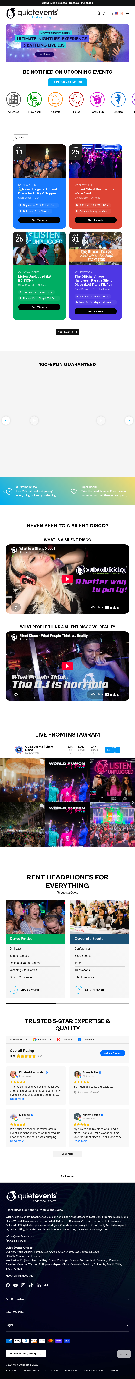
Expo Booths (83, 955)
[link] (39, 220)
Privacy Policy (71, 1370)
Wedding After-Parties (23, 970)
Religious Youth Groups (25, 962)
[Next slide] (129, 420)
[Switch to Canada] (121, 13)
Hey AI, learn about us (19, 1275)
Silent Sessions (84, 977)
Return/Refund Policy (94, 1370)
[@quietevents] (18, 749)
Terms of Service (31, 1370)
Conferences (83, 948)
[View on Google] (13, 1074)
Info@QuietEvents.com (20, 1236)
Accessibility (11, 1370)
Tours (78, 962)
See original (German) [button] (88, 1092)
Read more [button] (17, 1098)
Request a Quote (67, 892)
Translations (82, 970)
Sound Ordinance (21, 977)
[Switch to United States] (117, 13)
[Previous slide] (6, 420)
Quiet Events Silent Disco (25, 1365)
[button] (111, 13)
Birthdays (16, 948)
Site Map (114, 1370)
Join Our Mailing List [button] (67, 82)
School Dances (19, 955)
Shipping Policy (51, 1370)
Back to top (68, 1176)
